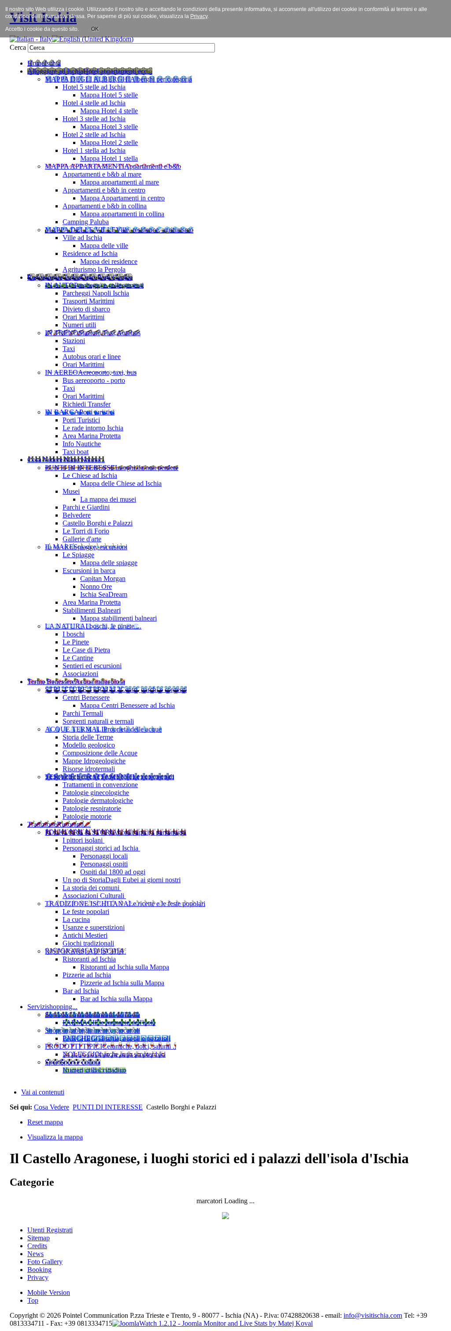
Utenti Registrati (50, 1230)
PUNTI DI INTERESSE (108, 1107)
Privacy (37, 1277)
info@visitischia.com (373, 1315)
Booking (39, 1269)
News (35, 1253)
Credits (37, 1246)
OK (95, 29)
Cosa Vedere (51, 1107)
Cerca (19, 47)
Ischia (233, 1315)
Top (32, 1300)
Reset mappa (45, 1122)
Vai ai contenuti (42, 1092)
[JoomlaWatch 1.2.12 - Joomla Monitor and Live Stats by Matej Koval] (212, 1323)
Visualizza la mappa (55, 1137)
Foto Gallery (45, 1261)
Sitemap (38, 1238)
